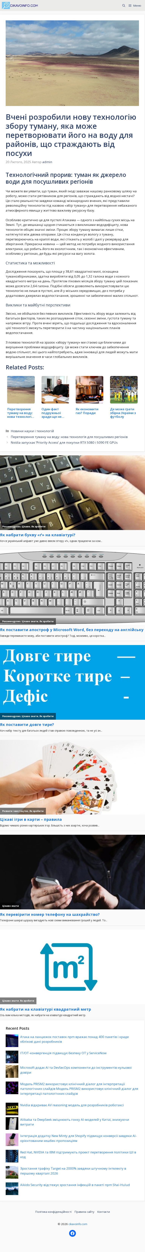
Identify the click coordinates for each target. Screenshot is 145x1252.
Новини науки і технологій (32, 431)
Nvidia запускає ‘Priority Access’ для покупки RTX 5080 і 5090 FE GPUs (64, 442)
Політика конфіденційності (53, 1212)
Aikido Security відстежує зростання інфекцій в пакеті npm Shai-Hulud (75, 1185)
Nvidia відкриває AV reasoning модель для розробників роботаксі (72, 1105)
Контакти (103, 1212)
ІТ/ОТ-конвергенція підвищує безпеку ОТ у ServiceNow (63, 1053)
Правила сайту (84, 1212)
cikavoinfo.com (78, 1224)
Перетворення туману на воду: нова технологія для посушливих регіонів (69, 437)
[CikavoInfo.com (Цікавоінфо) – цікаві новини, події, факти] (20, 5)
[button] (124, 5)
